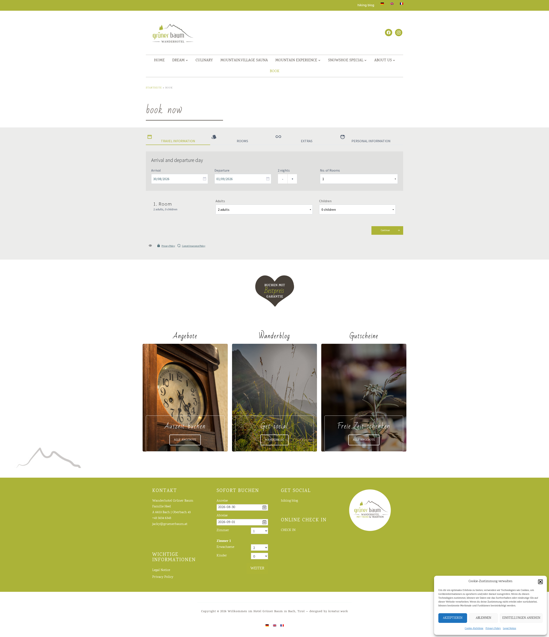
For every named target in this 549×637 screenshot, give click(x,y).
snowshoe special (345, 60)
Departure (221, 170)
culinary (204, 60)
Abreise (222, 515)
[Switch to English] (274, 626)
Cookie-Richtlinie (474, 628)
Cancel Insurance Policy (193, 245)
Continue (385, 230)
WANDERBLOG (274, 440)
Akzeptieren (452, 618)
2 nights (284, 170)
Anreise (222, 500)
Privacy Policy (493, 628)
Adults (220, 201)
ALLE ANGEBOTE (185, 440)
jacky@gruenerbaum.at (169, 524)
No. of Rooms (330, 170)
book (274, 71)
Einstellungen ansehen (521, 618)
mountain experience (296, 60)
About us (383, 60)
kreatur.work (338, 611)
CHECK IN (288, 530)
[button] (540, 582)
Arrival (156, 170)
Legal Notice (509, 628)
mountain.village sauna (244, 60)
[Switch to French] (401, 3)
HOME (159, 60)
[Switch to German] (382, 3)
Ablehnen (483, 618)
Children (325, 201)
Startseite (154, 88)
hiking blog (365, 5)
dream (178, 60)
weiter (257, 568)
